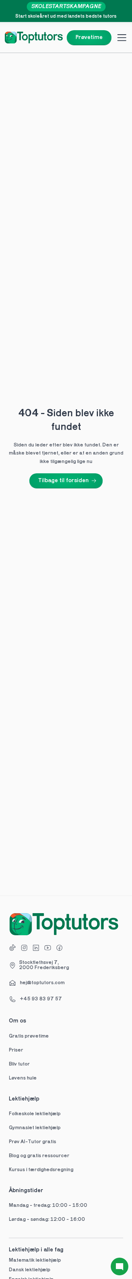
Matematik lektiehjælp (35, 1260)
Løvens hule (23, 1078)
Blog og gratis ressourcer (39, 1156)
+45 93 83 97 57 (41, 999)
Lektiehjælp (24, 1099)
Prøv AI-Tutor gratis (32, 1142)
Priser (16, 1050)
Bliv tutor (19, 1064)
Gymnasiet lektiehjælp (35, 1128)
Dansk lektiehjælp (29, 1270)
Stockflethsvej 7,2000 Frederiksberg (44, 965)
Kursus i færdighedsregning (41, 1170)
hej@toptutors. (37, 983)
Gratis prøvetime (29, 1036)
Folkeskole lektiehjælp (35, 1114)
